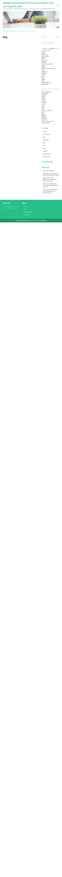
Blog (4, 31)
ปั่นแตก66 (44, 95)
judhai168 (44, 62)
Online (19, 206)
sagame (43, 96)
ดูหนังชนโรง (44, 118)
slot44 (43, 59)
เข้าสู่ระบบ (25, 206)
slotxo (43, 70)
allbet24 (43, 79)
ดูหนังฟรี (44, 115)
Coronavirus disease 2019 (48, 170)
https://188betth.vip (46, 82)
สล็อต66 (43, 57)
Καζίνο (44, 148)
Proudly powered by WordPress (22, 220)
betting (7, 206)
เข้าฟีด (25, 209)
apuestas (45, 131)
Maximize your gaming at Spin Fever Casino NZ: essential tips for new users (50, 185)
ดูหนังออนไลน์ (45, 84)
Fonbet (11, 206)
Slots (44, 145)
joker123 (44, 51)
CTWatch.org (43, 220)
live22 (43, 112)
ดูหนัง (43, 99)
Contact (7, 31)
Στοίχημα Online (46, 154)
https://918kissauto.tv (47, 92)
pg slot (43, 78)
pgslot (43, 65)
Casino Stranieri (46, 134)
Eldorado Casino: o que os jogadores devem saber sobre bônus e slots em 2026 (49, 179)
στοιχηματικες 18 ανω (11, 208)
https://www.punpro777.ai (48, 121)
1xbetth (43, 75)
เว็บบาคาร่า (44, 120)
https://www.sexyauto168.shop (49, 68)
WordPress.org (26, 215)
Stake (4, 208)
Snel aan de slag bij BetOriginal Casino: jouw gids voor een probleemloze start (50, 191)
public (44, 142)
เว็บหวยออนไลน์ (45, 123)
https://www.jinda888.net (47, 64)
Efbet (44, 137)
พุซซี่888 (43, 67)
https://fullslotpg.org (47, 110)
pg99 (43, 109)
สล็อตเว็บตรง (45, 54)
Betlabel (4, 206)
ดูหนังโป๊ (44, 73)
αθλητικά (6, 208)
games (13, 206)
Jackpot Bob (46, 140)
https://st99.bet (45, 56)
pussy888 (44, 101)
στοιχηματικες (46, 156)
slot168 (43, 53)
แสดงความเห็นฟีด (27, 212)
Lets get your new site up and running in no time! (20, 31)
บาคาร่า (43, 104)
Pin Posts (34, 31)
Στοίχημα (45, 151)
